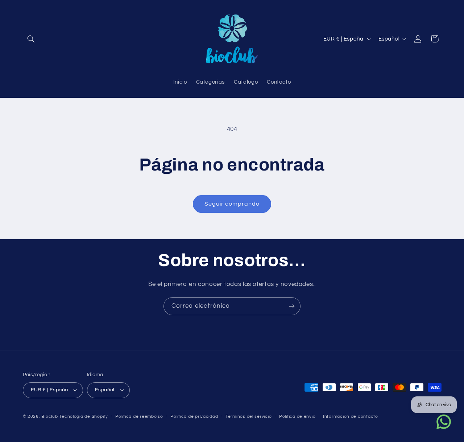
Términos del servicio (248, 416)
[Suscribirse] (291, 306)
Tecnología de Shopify (83, 416)
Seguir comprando (232, 204)
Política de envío (297, 416)
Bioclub (49, 416)
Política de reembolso (139, 416)
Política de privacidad (194, 416)
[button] (31, 38)
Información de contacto (350, 416)
